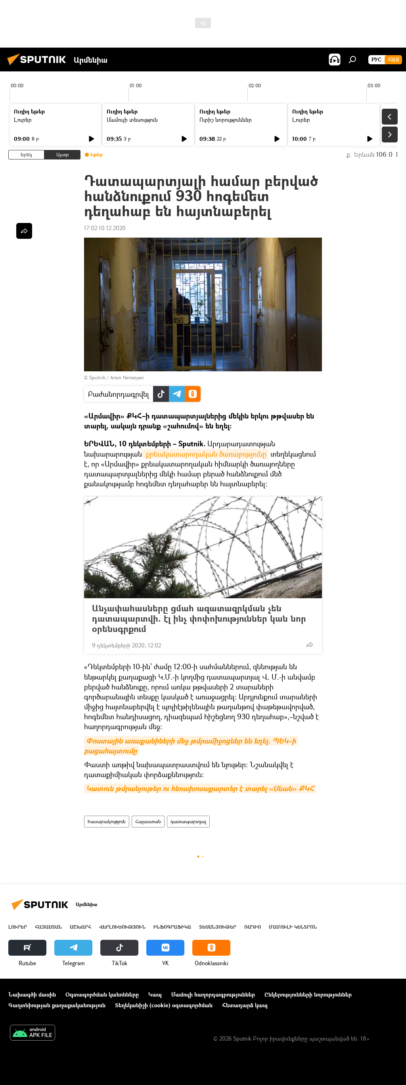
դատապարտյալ (188, 821)
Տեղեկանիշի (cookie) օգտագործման (164, 1005)
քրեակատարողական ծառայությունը (205, 454)
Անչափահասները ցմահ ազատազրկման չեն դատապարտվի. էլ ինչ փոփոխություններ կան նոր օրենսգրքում (199, 618)
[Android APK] (32, 1033)
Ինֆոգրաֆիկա (172, 927)
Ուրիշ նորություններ (225, 119)
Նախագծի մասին (32, 994)
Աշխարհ (80, 927)
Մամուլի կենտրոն (293, 927)
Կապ (155, 994)
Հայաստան (148, 821)
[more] (310, 645)
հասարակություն (107, 821)
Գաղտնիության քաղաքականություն (56, 1005)
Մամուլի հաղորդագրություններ (213, 994)
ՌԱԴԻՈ (252, 927)
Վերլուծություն (122, 927)
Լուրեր (23, 119)
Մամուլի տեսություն (132, 119)
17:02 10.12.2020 (105, 228)
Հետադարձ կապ (245, 1005)
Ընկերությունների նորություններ (308, 994)
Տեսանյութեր (217, 927)
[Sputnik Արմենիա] (39, 66)
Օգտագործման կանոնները (102, 994)
